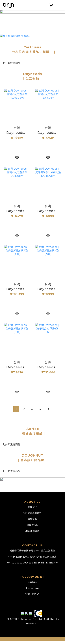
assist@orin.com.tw (46, 562)
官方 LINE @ (32, 594)
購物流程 (32, 519)
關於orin (32, 506)
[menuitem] (16, 409)
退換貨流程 (32, 525)
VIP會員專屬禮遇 (32, 513)
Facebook (32, 581)
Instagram (32, 588)
